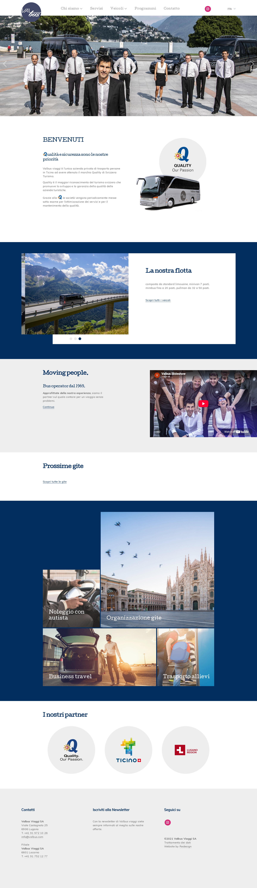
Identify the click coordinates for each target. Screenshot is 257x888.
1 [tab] (71, 338)
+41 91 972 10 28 (36, 833)
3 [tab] (80, 338)
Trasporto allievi (186, 677)
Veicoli (116, 9)
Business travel (70, 677)
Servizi (96, 9)
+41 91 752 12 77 (36, 856)
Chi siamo (70, 9)
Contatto (172, 9)
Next (252, 64)
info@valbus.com (32, 837)
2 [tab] (75, 338)
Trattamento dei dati (177, 842)
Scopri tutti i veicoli (158, 300)
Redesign (185, 846)
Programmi (145, 9)
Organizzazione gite (134, 618)
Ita (230, 8)
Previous (5, 64)
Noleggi (59, 612)
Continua (48, 407)
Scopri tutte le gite (55, 481)
